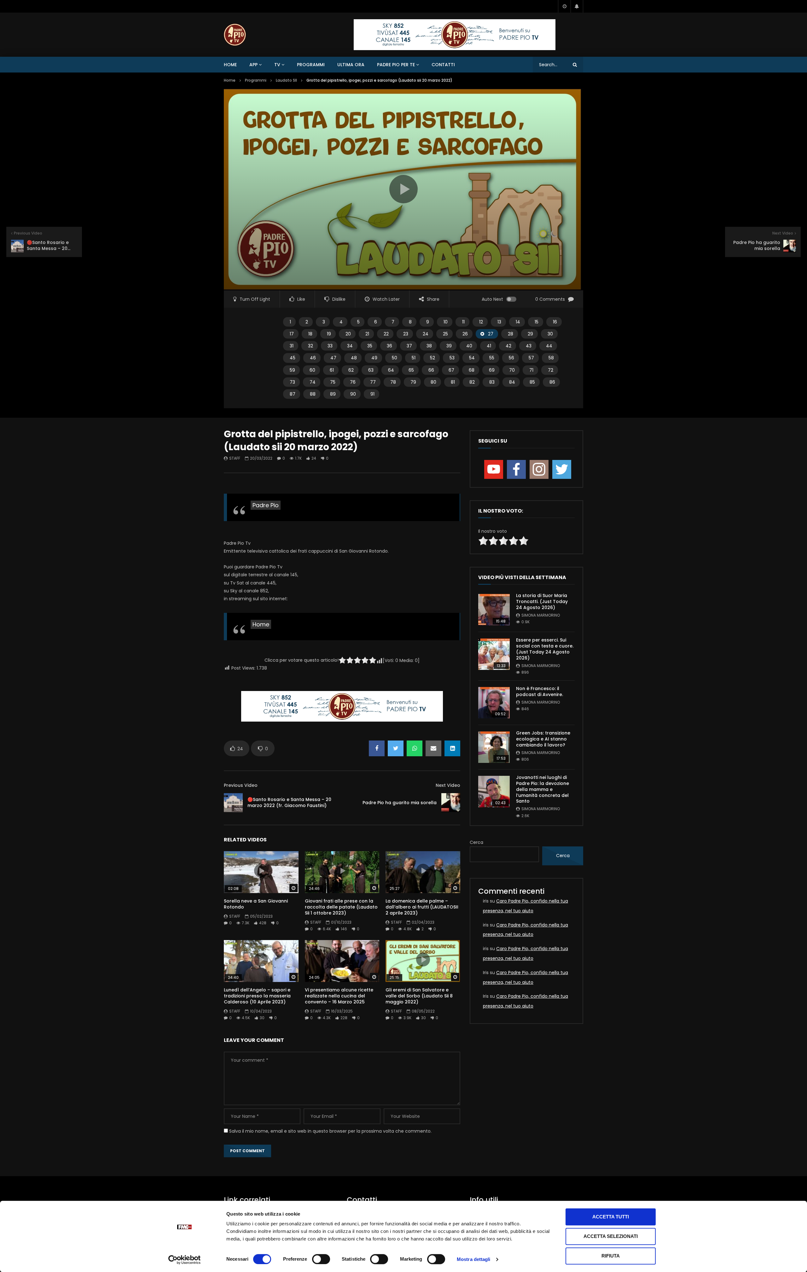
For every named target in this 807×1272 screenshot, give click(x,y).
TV (277, 64)
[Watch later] (564, 6)
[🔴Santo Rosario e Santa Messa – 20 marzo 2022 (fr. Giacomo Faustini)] (233, 802)
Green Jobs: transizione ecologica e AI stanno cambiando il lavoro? (543, 739)
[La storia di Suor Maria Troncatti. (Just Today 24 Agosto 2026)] (494, 609)
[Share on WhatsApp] (414, 748)
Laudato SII (286, 80)
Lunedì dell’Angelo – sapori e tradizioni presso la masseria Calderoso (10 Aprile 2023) (257, 996)
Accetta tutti (610, 1216)
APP (253, 64)
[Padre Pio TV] (235, 35)
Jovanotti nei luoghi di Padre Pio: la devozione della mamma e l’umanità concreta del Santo (542, 789)
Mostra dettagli (474, 1259)
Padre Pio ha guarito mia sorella (400, 802)
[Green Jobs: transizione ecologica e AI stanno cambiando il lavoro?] (494, 747)
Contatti (443, 64)
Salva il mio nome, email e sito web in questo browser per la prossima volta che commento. (330, 1131)
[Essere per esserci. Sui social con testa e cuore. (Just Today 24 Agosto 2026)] (494, 654)
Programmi (311, 64)
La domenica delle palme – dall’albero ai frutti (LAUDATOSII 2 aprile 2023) (422, 907)
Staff (234, 458)
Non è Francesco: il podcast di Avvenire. (539, 691)
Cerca (476, 842)
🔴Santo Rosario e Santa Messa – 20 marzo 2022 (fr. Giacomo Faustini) (289, 802)
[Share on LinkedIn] (452, 748)
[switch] (321, 1259)
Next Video (448, 785)
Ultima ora (350, 64)
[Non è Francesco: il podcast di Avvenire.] (494, 702)
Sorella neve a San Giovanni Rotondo (256, 904)
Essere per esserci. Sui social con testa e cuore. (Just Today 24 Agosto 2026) (544, 649)
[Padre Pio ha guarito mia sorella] (450, 802)
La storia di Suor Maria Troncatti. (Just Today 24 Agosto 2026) (542, 601)
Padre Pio (266, 505)
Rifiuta (610, 1255)
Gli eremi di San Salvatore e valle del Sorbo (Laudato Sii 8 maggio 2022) (419, 996)
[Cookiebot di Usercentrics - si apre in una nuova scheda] (184, 1259)
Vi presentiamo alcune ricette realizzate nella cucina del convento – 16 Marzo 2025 (339, 996)
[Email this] (433, 748)
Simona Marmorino (540, 615)
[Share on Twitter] (396, 748)
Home (230, 64)
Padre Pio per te (396, 64)
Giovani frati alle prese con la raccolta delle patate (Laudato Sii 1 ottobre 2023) (341, 907)
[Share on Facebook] (377, 748)
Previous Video (241, 785)
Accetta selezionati (610, 1236)
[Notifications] (577, 6)
